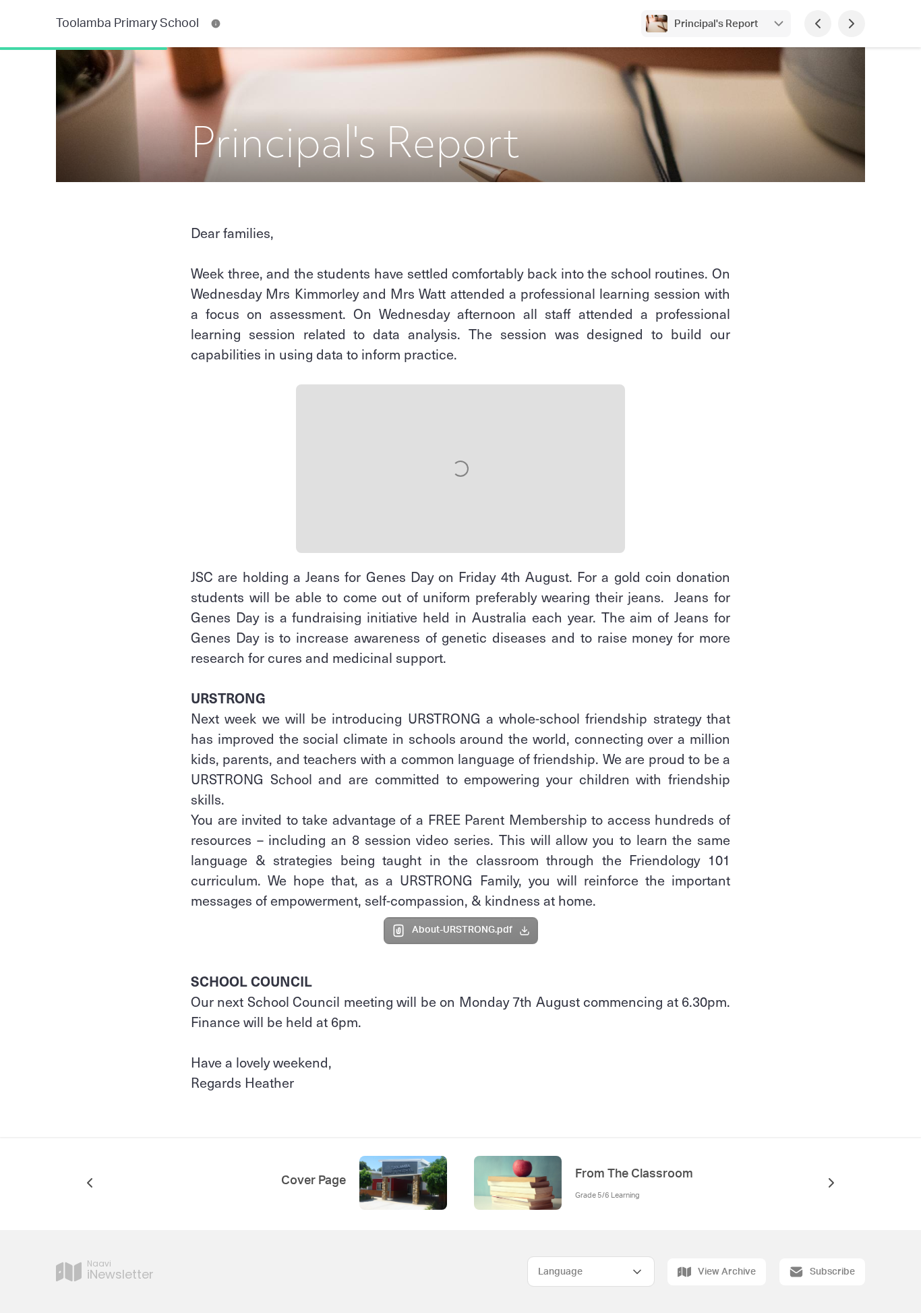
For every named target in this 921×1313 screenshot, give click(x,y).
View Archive (727, 1272)
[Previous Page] (817, 23)
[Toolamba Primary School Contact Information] (216, 23)
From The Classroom (634, 1174)
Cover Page (313, 1181)
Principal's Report (716, 24)
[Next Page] (851, 23)
